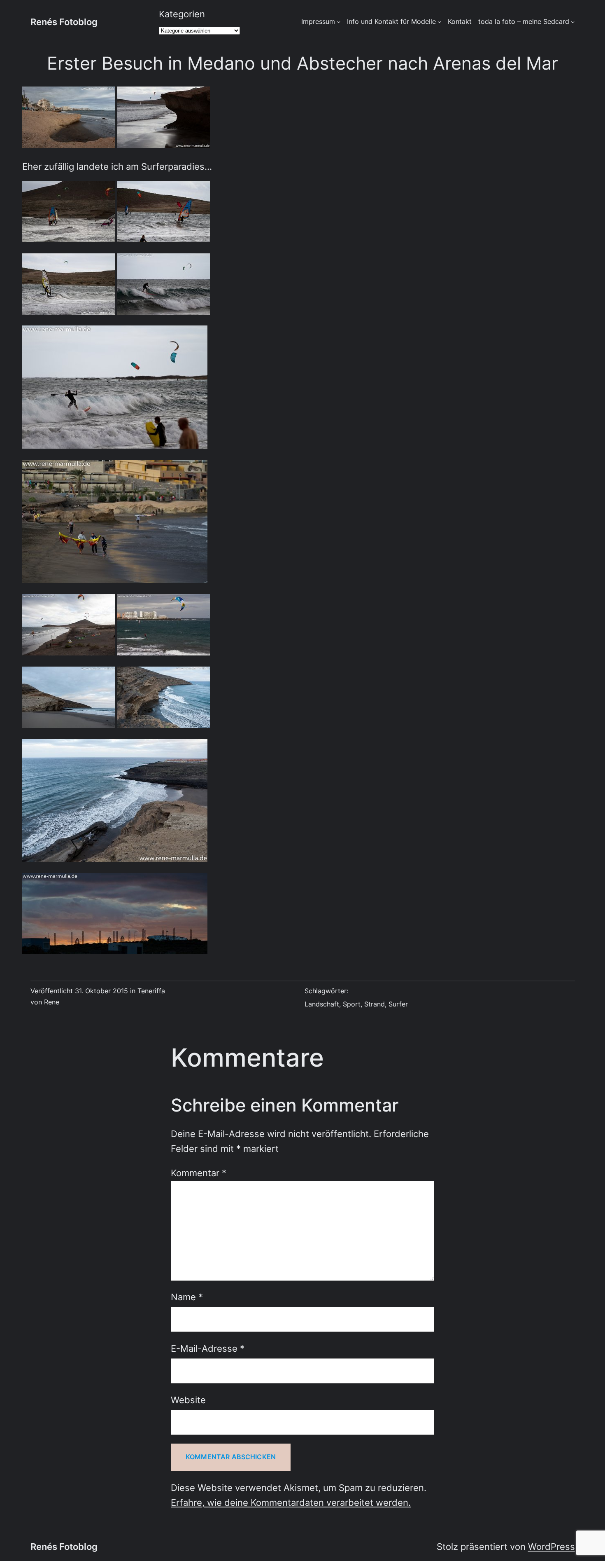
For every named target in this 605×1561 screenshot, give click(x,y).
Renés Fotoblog (64, 21)
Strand (374, 1004)
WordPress (551, 1546)
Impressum (318, 22)
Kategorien (182, 14)
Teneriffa (151, 991)
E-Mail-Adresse (207, 1348)
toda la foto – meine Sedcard (523, 22)
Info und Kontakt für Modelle (391, 22)
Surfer (398, 1004)
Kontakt (460, 22)
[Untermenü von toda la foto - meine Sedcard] (573, 21)
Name (187, 1297)
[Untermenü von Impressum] (338, 21)
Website (188, 1400)
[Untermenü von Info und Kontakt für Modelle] (439, 21)
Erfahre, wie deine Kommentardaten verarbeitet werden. (291, 1502)
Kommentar (198, 1173)
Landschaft (322, 1004)
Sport (352, 1004)
